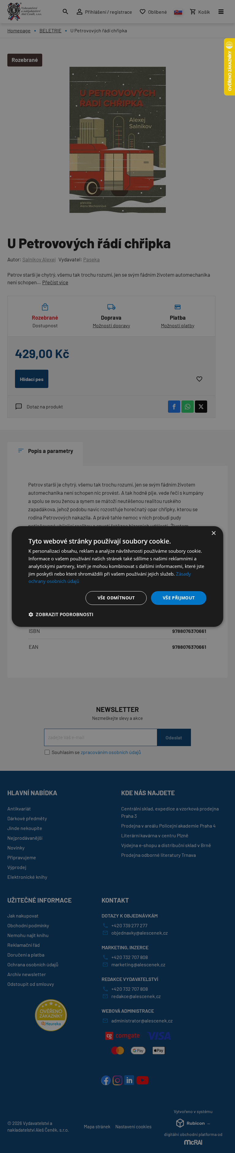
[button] (60, 614)
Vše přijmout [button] (179, 598)
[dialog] (117, 576)
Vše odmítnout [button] (116, 598)
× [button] (213, 533)
